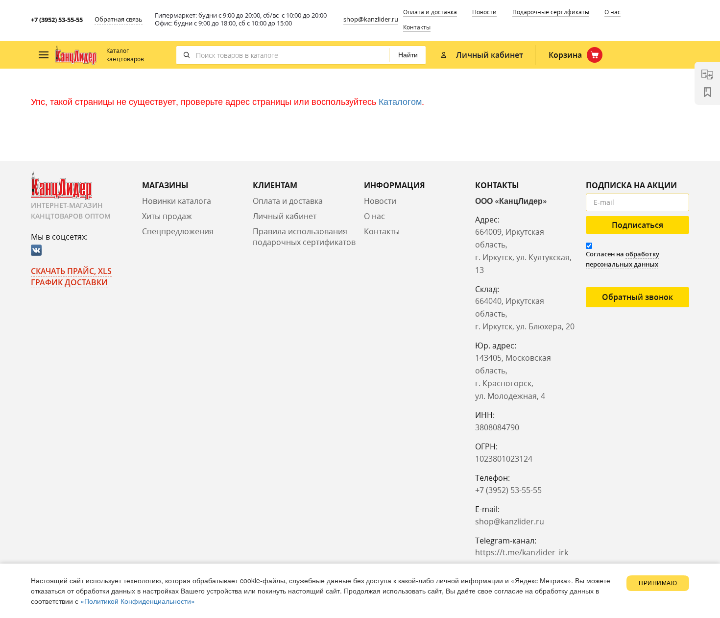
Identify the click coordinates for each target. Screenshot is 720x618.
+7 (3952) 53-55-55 (57, 19)
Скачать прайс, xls (71, 271)
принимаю (658, 583)
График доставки (69, 282)
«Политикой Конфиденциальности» (137, 601)
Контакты (417, 27)
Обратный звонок (637, 297)
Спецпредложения (178, 231)
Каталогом (400, 101)
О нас (612, 12)
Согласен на (622, 259)
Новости (484, 12)
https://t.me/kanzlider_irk (521, 552)
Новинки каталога (176, 201)
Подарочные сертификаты (550, 12)
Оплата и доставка (430, 12)
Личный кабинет (284, 216)
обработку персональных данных (622, 259)
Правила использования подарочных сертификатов (304, 237)
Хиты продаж (167, 216)
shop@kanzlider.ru (370, 19)
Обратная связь (119, 19)
